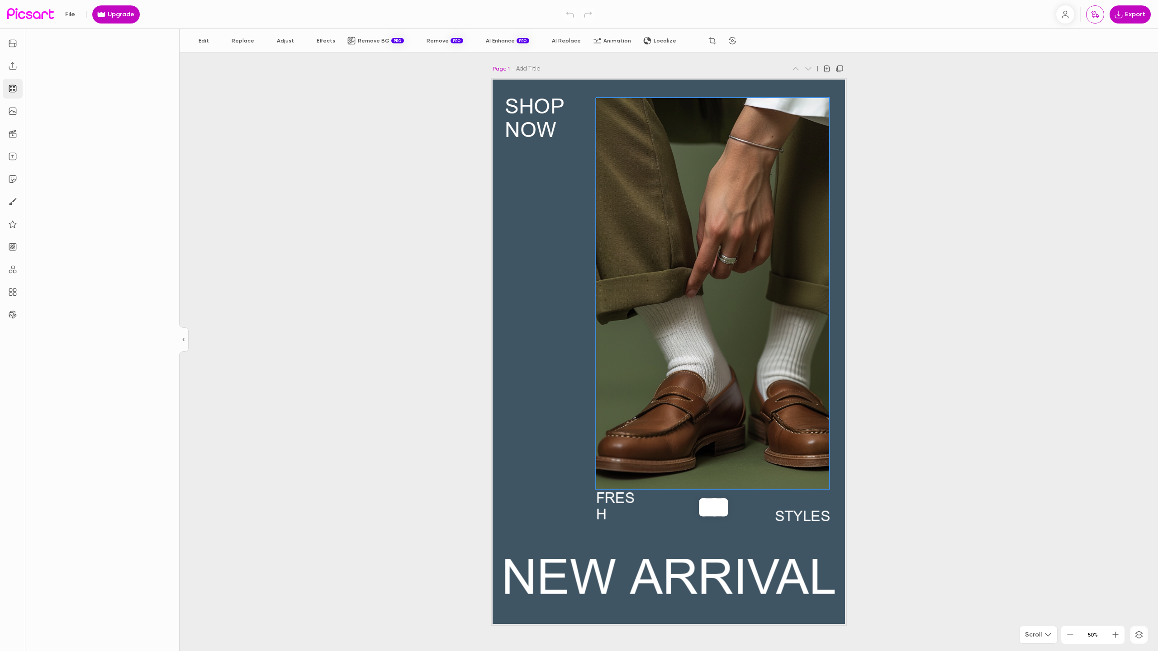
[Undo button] (570, 14)
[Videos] (13, 134)
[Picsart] (30, 14)
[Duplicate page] (839, 68)
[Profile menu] (1065, 14)
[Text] (13, 156)
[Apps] (13, 269)
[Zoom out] (1070, 634)
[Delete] (752, 41)
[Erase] (692, 41)
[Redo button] (588, 14)
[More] (732, 507)
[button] (579, 325)
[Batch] (13, 315)
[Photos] (13, 111)
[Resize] (13, 43)
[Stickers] (13, 179)
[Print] (1095, 14)
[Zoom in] (1115, 634)
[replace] (694, 507)
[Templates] (13, 89)
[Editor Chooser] (184, 340)
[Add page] (826, 68)
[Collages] (13, 292)
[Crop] (712, 41)
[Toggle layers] (1139, 635)
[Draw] (13, 202)
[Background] (13, 247)
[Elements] (13, 224)
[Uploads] (13, 66)
